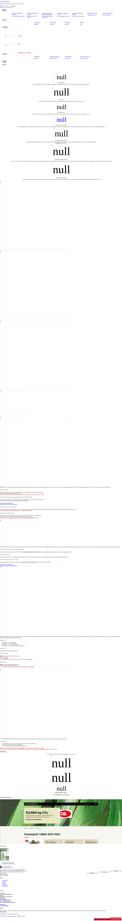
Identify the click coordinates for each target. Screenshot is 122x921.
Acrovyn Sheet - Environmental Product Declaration (12, 871)
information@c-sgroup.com (7, 867)
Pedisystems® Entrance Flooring (78, 16)
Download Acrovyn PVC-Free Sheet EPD (8, 504)
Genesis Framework (12, 916)
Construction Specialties (5, 1)
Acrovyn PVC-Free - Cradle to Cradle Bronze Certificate (13, 869)
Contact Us (5, 884)
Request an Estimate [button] (4, 874)
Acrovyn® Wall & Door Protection (18, 16)
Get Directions (3, 898)
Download (116, 870)
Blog (4, 882)
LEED (1, 636)
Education (66, 24)
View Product (31, 666)
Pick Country (5, 886)
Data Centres (52, 24)
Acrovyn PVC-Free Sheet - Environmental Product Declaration (14, 870)
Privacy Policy (3, 911)
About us (4, 883)
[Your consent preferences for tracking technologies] (115, 919)
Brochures (36, 58)
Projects (4, 881)
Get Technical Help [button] (4, 875)
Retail (81, 24)
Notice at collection (99, 919)
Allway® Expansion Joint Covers (63, 16)
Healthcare (36, 24)
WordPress (19, 916)
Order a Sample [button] (3, 873)
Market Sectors (67, 58)
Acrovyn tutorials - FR (84, 58)
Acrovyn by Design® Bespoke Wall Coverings (47, 17)
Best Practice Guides (53, 58)
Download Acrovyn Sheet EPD (6, 503)
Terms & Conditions (4, 905)
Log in (23, 916)
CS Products (5, 880)
